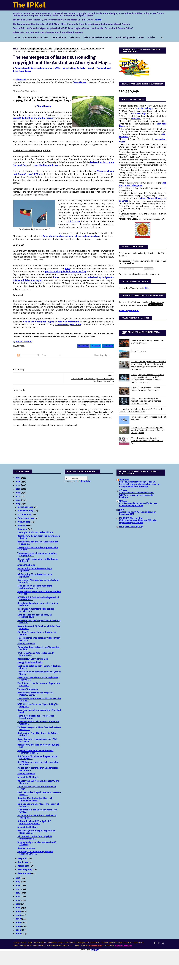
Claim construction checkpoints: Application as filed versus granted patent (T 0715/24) (146, 401)
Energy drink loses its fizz (30, 663)
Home (17, 38)
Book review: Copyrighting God (32, 659)
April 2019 (23, 862)
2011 (18, 904)
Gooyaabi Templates (123, 945)
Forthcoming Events (125, 38)
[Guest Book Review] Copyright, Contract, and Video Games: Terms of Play (147, 440)
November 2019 (26, 511)
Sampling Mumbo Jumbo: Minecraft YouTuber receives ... (35, 799)
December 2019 (25, 507)
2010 (18, 908)
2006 (18, 923)
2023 (18, 489)
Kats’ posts (75, 38)
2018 (18, 878)
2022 (18, 493)
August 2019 (24, 522)
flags (83, 49)
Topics (141, 38)
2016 (18, 886)
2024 (18, 485)
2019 (18, 504)
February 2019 (25, 870)
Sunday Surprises (138, 351)
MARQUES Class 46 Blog (131, 518)
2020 (18, 500)
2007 (18, 919)
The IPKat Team (58, 38)
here (147, 288)
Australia (47, 49)
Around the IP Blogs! (27, 827)
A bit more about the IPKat (35, 38)
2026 (18, 478)
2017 (18, 882)
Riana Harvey (93, 49)
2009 (18, 912)
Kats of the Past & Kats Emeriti (98, 38)
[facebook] (154, 943)
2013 (18, 897)
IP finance (124, 480)
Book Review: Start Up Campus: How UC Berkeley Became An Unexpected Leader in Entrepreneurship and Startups (139, 484)
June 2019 (23, 529)
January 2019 (24, 874)
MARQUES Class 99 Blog (131, 527)
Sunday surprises (26, 848)
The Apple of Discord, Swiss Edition (35, 533)
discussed (21, 79)
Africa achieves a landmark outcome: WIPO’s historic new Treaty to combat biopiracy (136, 495)
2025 (18, 482)
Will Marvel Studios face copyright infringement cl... (34, 838)
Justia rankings (145, 108)
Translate (85, 481)
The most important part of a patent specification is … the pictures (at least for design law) (147, 430)
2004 (18, 930)
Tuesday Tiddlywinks (27, 689)
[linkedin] (163, 943)
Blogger (95, 950)
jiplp (121, 510)
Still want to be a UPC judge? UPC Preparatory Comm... (34, 822)
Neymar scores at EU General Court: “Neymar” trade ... (35, 752)
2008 (18, 915)
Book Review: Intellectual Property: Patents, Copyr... (35, 694)
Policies (151, 38)
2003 (18, 934)
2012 (18, 900)
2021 (18, 496)
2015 (18, 889)
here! (99, 20)
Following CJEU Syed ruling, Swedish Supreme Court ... (35, 853)
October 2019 (25, 515)
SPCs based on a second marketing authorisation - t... (34, 587)
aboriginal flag (35, 49)
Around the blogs (26, 565)
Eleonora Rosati (71, 49)
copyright (58, 49)
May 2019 (23, 859)
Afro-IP (123, 491)
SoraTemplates (95, 945)
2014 (18, 893)
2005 (18, 926)
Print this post (24, 342)
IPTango (123, 501)
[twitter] (159, 943)
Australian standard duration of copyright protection (71, 236)
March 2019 (24, 866)
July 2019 (22, 526)
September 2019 (26, 518)
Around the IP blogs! (27, 777)
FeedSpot (136, 119)
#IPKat (23, 49)
